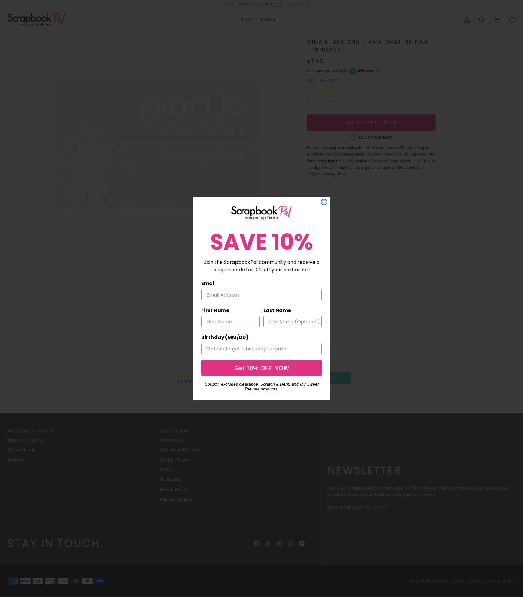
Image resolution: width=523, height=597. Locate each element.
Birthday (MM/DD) (224, 337)
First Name (215, 310)
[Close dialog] (324, 202)
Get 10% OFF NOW (261, 368)
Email (208, 283)
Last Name (277, 310)
